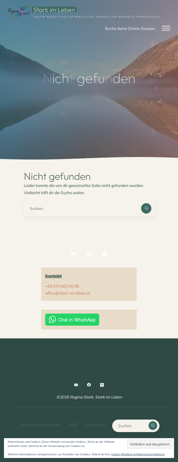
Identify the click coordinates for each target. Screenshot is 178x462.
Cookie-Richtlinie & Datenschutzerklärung (138, 454)
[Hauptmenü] (166, 28)
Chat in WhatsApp (76, 319)
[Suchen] (146, 208)
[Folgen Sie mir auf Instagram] (104, 254)
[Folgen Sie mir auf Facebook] (89, 254)
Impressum (95, 424)
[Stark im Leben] (19, 11)
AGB (73, 424)
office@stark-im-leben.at (67, 293)
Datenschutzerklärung (40, 424)
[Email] (73, 254)
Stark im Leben (54, 9)
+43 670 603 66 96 (62, 286)
